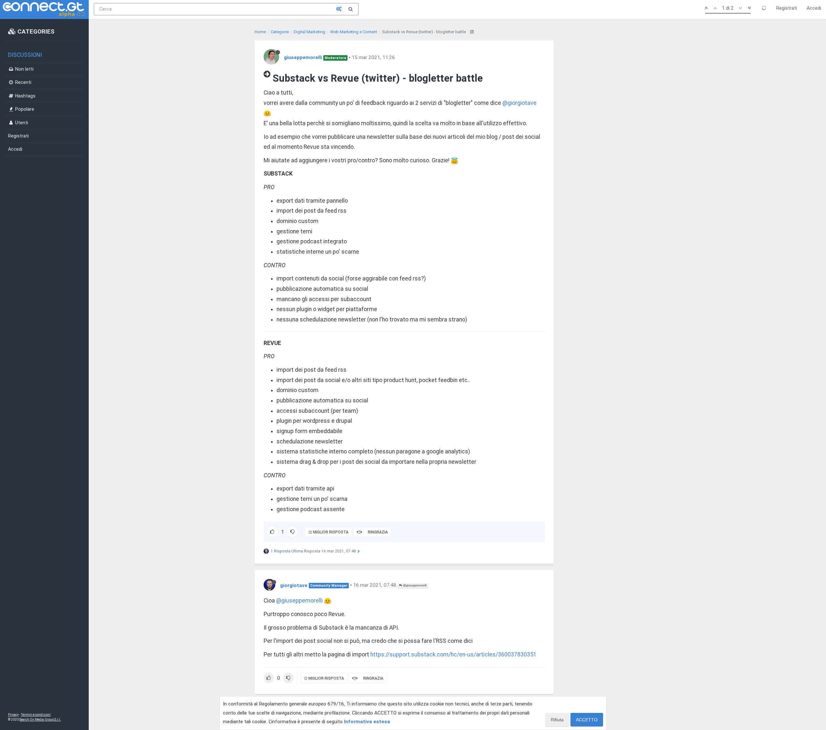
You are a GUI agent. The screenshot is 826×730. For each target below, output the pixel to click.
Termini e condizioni (36, 714)
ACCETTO (587, 719)
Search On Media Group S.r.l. (40, 719)
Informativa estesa (367, 722)
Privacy (13, 714)
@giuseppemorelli (414, 585)
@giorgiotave (519, 103)
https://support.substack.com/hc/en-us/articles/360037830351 (453, 654)
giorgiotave (293, 585)
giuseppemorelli (303, 57)
